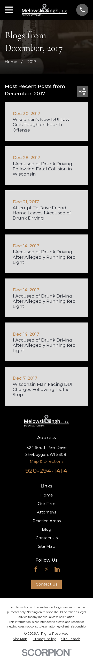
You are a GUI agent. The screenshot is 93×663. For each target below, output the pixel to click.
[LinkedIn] (57, 569)
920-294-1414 (46, 470)
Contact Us (47, 537)
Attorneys (46, 512)
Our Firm (46, 503)
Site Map (46, 546)
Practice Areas (47, 520)
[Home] (44, 10)
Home (46, 495)
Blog (46, 529)
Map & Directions (46, 461)
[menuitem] (20, 639)
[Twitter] (46, 569)
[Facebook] (35, 569)
